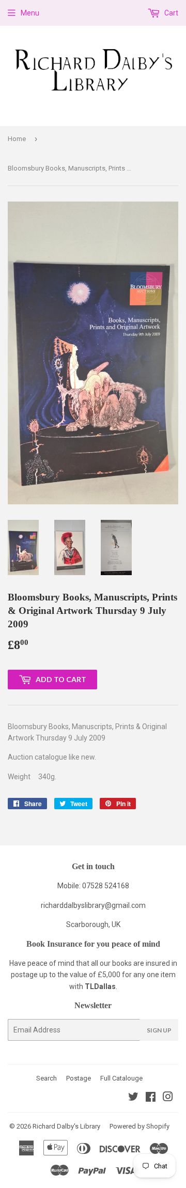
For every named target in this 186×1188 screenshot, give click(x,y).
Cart (170, 13)
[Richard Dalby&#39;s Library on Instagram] (168, 1098)
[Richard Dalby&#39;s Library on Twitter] (133, 1098)
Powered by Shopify (139, 1126)
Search (46, 1078)
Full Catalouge (121, 1078)
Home (17, 139)
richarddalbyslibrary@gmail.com (93, 905)
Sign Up (159, 1030)
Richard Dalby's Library (66, 1126)
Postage (78, 1078)
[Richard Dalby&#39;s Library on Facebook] (150, 1098)
